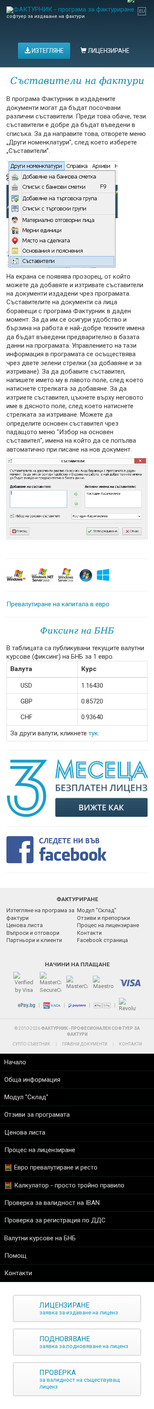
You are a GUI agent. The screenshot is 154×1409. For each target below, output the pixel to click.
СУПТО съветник (31, 1044)
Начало (15, 1062)
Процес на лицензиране (108, 925)
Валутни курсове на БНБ (40, 1238)
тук (93, 733)
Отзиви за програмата (37, 1114)
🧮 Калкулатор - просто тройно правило (64, 1185)
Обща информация (32, 1079)
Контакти (89, 933)
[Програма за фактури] (70, 9)
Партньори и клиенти (34, 940)
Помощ (15, 1255)
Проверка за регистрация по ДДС (55, 1220)
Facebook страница (102, 940)
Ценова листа (24, 925)
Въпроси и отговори (32, 933)
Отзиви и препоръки (103, 918)
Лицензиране (108, 50)
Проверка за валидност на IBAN (52, 1203)
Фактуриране (77, 899)
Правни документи (84, 1044)
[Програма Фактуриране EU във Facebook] (60, 849)
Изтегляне (47, 50)
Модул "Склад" (96, 910)
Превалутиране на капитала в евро (58, 604)
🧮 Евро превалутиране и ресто (51, 1167)
